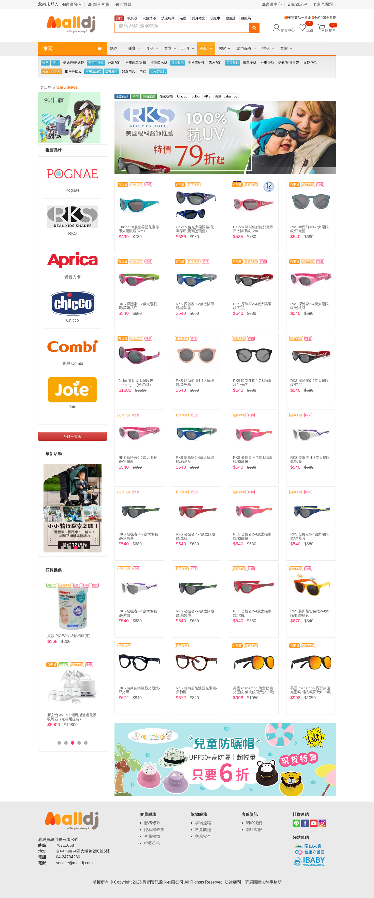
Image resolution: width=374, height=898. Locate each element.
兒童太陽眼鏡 (51, 71)
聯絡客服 (254, 829)
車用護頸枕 (93, 71)
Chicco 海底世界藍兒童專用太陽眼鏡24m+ (139, 229)
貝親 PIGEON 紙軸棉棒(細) (69, 636)
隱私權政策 (154, 829)
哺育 (132, 48)
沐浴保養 (244, 48)
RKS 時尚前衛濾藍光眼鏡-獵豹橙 (196, 690)
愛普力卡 (72, 277)
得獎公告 (152, 843)
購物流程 (298, 4)
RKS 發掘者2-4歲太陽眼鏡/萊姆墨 (195, 613)
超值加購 (149, 96)
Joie (72, 407)
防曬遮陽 (111, 71)
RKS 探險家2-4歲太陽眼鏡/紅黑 (252, 306)
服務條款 (152, 823)
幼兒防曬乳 (158, 71)
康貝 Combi (72, 363)
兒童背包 (232, 62)
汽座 (45, 62)
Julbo (195, 96)
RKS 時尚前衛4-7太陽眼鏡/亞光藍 (309, 229)
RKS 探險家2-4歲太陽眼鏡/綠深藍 (195, 459)
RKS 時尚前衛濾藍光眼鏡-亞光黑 (139, 690)
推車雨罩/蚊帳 (135, 62)
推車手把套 (73, 71)
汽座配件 (215, 62)
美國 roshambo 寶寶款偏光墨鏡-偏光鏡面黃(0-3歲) (311, 690)
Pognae (72, 190)
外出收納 (177, 62)
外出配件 (114, 62)
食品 (150, 48)
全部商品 (122, 96)
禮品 (266, 48)
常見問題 (324, 4)
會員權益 (152, 836)
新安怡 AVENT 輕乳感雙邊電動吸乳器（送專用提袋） (71, 717)
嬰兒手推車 (96, 62)
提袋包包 (310, 62)
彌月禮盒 (198, 18)
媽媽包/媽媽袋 (73, 62)
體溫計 (231, 18)
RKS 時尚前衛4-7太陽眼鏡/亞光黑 (252, 382)
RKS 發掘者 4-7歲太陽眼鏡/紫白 (310, 459)
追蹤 (309, 27)
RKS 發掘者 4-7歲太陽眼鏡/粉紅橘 (252, 459)
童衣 (168, 48)
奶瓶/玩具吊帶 (288, 62)
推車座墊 (249, 62)
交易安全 (203, 836)
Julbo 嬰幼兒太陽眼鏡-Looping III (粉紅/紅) (136, 382)
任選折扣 (166, 96)
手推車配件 (196, 62)
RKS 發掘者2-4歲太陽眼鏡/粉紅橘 (252, 536)
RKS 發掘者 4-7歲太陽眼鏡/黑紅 (195, 536)
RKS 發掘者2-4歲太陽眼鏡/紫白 (138, 613)
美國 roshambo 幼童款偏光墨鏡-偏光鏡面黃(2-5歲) (253, 690)
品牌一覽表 (72, 436)
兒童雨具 (128, 71)
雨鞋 (142, 71)
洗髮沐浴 (149, 18)
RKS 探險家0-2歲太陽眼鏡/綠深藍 (195, 306)
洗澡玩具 (168, 18)
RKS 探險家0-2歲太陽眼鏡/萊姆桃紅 (138, 306)
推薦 (48, 48)
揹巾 (56, 62)
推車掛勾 (267, 62)
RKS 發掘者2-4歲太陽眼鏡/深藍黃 (309, 536)
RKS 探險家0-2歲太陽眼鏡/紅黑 (309, 382)
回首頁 (125, 4)
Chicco (72, 320)
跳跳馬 (246, 18)
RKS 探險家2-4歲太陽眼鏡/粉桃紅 (309, 306)
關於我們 (254, 823)
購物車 (330, 30)
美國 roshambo (226, 96)
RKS (72, 233)
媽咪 (114, 48)
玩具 (186, 48)
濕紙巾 (215, 18)
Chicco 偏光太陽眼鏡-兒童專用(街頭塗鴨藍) (195, 229)
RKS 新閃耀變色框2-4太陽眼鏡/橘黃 (309, 613)
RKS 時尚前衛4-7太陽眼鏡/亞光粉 (195, 382)
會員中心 (274, 4)
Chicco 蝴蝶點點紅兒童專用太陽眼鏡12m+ (253, 229)
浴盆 (183, 18)
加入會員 (101, 4)
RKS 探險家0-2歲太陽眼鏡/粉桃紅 (138, 459)
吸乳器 (132, 18)
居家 (222, 48)
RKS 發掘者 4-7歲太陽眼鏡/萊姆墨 (138, 536)
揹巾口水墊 (159, 62)
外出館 (46, 87)
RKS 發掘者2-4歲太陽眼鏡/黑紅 (252, 613)
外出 (204, 48)
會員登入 (74, 4)
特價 (136, 96)
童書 (284, 48)
